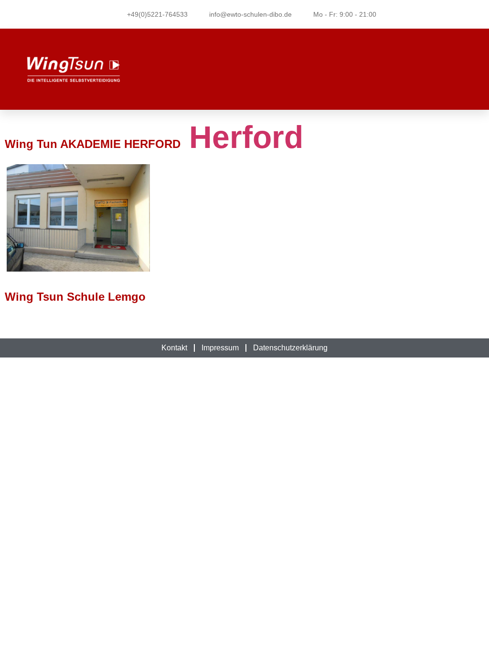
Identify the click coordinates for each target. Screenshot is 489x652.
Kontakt (174, 348)
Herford (242, 137)
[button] (374, 69)
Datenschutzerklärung (290, 348)
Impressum (220, 348)
